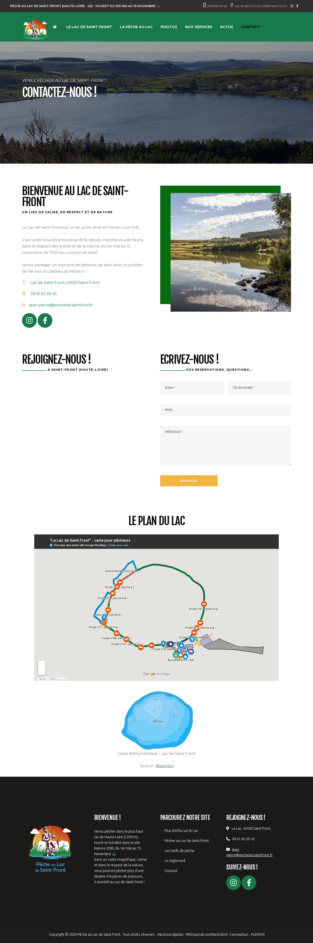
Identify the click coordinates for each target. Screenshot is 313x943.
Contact (171, 871)
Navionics (164, 765)
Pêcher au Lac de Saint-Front (187, 840)
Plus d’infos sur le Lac (181, 830)
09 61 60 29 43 (217, 6)
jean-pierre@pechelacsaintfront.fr (60, 305)
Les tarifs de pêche (179, 850)
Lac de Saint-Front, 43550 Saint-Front (261, 6)
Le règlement (175, 860)
